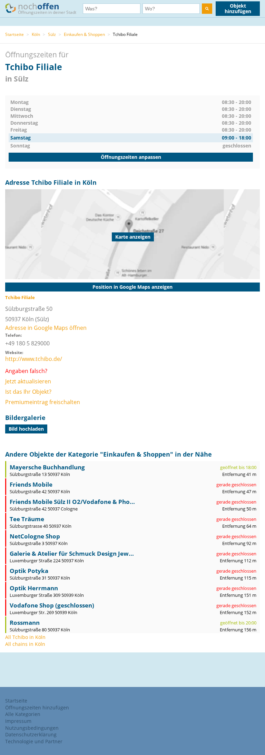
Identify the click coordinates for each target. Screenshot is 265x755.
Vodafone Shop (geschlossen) (52, 605)
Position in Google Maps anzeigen (132, 287)
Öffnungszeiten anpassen (131, 157)
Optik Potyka (29, 571)
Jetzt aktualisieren (28, 381)
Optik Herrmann (34, 588)
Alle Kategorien (22, 714)
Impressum (18, 721)
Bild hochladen (26, 429)
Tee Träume (27, 519)
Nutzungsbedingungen (32, 728)
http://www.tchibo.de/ (33, 359)
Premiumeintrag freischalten (42, 402)
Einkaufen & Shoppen (84, 34)
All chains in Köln (25, 644)
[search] (207, 8)
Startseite (14, 34)
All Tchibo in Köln (25, 637)
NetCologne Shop (35, 536)
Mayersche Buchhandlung (47, 467)
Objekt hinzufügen (238, 8)
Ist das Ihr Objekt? (28, 391)
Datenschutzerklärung (31, 734)
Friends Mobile (31, 484)
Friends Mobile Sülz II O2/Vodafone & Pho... (72, 502)
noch (47, 7)
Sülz (52, 34)
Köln (36, 34)
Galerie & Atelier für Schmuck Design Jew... (72, 553)
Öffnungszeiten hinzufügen (37, 707)
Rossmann (25, 623)
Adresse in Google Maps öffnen (46, 328)
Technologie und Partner (33, 741)
